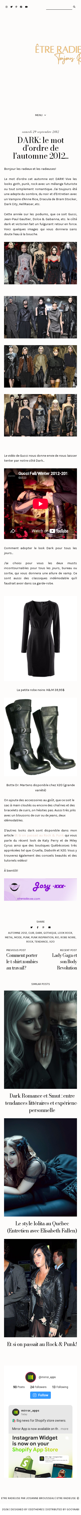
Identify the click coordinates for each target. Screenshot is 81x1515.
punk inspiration (42, 937)
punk (26, 937)
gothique (49, 932)
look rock (65, 932)
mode (18, 937)
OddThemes (36, 1509)
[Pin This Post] (43, 927)
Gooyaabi (73, 1509)
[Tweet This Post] (31, 927)
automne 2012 (17, 932)
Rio (57, 937)
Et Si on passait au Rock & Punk (39, 835)
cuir (31, 932)
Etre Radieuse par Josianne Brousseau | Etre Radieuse (38, 1498)
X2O (52, 941)
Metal (9, 937)
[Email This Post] (49, 927)
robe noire (68, 937)
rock (29, 941)
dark (39, 932)
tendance (41, 941)
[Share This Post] (37, 927)
